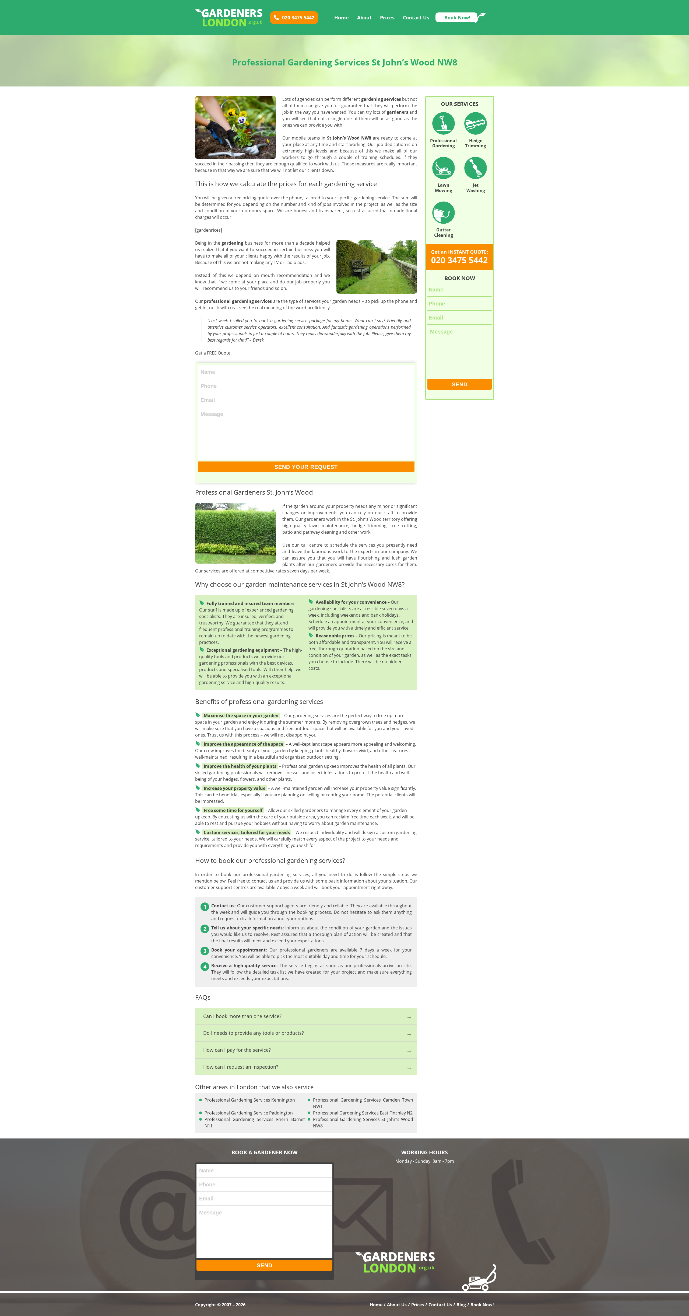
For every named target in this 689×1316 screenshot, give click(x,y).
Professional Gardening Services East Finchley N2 (363, 1113)
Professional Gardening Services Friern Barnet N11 (255, 1122)
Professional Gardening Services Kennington (250, 1100)
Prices (387, 17)
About (364, 17)
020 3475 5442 (297, 17)
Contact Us (416, 17)
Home (341, 17)
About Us (397, 1305)
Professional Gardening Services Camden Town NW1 (363, 1103)
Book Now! (457, 17)
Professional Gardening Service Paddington (249, 1113)
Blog (461, 1305)
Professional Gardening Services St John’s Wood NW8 (363, 1122)
